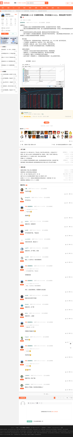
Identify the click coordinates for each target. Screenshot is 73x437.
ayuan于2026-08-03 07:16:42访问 (26, 137)
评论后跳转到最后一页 (38, 421)
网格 (24, 20)
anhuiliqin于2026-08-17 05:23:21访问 (50, 132)
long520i (67, 158)
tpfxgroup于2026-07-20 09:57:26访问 (66, 137)
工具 (19, 7)
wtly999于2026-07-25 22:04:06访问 (42, 137)
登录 (68, 3)
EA (13, 7)
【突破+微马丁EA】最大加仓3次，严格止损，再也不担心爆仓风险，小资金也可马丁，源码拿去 (39, 152)
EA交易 (19, 2)
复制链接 (48, 22)
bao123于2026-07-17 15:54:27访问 (70, 137)
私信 (13, 33)
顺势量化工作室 (66, 152)
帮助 (47, 7)
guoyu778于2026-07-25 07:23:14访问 (50, 137)
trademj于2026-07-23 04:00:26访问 (62, 137)
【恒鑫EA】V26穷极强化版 (26, 158)
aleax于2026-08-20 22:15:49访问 (30, 132)
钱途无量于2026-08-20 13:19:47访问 (34, 132)
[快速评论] (70, 343)
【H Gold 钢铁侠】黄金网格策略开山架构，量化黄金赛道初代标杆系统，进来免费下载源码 (39, 160)
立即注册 (56, 411)
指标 (24, 7)
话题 (8, 7)
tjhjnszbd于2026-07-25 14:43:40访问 (46, 137)
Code (39, 403)
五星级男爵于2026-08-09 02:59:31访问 (22, 137)
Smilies (41, 403)
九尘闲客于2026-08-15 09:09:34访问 (66, 132)
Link (35, 403)
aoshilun (67, 156)
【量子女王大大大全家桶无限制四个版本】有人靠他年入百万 (33, 176)
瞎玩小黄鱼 (65, 174)
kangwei (27, 336)
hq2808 (26, 230)
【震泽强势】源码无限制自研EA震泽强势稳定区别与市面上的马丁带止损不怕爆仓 (38, 162)
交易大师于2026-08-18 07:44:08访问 (42, 132)
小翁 (26, 188)
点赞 (67, 194)
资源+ (30, 7)
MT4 (26, 20)
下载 (42, 114)
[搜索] (46, 3)
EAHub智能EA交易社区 (6, 11)
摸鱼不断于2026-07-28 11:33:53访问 (30, 137)
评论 (72, 141)
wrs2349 (27, 257)
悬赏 (53, 7)
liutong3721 (27, 197)
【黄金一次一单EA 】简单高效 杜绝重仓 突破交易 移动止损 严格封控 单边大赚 (17, 57)
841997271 (67, 154)
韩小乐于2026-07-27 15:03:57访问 (34, 137)
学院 (42, 7)
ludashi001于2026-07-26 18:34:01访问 (38, 137)
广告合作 (49, 427)
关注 (5, 33)
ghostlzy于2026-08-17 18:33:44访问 (46, 132)
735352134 (65, 179)
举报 (22, 141)
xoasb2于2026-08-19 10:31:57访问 (38, 132)
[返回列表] (70, 348)
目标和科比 (22, 22)
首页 (3, 7)
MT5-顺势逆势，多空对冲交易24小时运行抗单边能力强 (12, 86)
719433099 (65, 175)
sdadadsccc (66, 170)
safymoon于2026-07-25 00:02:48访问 (54, 137)
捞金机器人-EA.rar (27, 112)
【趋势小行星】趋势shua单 (30, 144)
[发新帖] (22, 398)
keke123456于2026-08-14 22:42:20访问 (70, 132)
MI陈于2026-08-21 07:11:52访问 (26, 132)
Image (33, 403)
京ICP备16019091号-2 (35, 427)
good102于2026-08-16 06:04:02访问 (58, 132)
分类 (21, 20)
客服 (62, 427)
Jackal (66, 177)
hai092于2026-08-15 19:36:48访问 (62, 132)
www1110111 (27, 239)
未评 (48, 116)
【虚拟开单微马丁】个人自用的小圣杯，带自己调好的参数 (33, 156)
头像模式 (27, 128)
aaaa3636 (67, 162)
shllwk (26, 313)
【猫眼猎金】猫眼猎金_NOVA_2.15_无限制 (29, 180)
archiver (12, 427)
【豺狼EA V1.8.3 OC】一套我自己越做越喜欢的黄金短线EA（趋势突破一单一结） (38, 178)
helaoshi (27, 304)
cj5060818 (27, 375)
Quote (37, 403)
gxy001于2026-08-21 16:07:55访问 (22, 132)
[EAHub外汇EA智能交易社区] (5, 4)
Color (31, 403)
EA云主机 (23, 2)
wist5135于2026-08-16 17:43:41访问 (54, 132)
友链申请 (43, 427)
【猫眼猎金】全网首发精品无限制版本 (28, 172)
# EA (2, 51)
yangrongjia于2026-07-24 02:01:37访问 (58, 137)
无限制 (29, 20)
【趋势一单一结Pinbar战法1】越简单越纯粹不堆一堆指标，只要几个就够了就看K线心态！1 (39, 154)
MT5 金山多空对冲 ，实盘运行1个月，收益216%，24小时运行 (13, 82)
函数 (36, 7)
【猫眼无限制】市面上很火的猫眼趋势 (28, 170)
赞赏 (46, 122)
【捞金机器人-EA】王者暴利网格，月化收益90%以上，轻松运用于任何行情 (31, 11)
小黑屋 (17, 427)
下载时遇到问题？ (68, 116)
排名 (58, 7)
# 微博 (2, 76)
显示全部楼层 (42, 22)
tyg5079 (26, 248)
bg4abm (27, 221)
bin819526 (66, 172)
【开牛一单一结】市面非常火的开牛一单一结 (30, 174)
